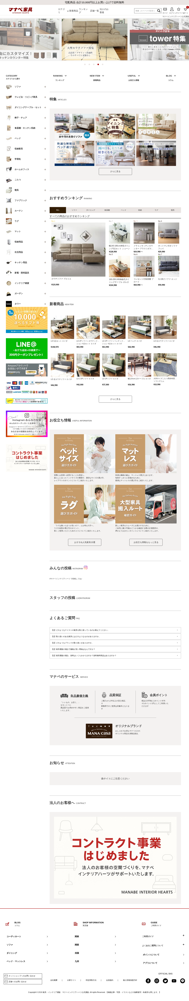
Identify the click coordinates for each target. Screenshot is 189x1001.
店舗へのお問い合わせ (17, 982)
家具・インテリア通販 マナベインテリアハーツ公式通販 (66, 992)
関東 (77, 936)
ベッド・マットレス (16, 961)
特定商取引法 (91, 980)
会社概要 (53, 980)
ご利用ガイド (148, 936)
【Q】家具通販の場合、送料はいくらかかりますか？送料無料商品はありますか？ (83, 656)
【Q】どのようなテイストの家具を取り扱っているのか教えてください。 (80, 630)
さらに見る (115, 171)
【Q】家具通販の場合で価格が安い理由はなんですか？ (73, 649)
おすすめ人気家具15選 (84, 542)
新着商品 (73, 10)
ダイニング (12, 953)
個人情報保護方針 (130, 980)
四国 (77, 953)
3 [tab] (94, 65)
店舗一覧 (94, 10)
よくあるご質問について (152, 945)
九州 (77, 961)
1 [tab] (85, 65)
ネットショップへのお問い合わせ (22, 976)
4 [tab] (98, 65)
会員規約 (109, 980)
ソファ (10, 945)
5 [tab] (103, 65)
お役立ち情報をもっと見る (146, 542)
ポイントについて (151, 954)
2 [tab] (90, 65)
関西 (77, 945)
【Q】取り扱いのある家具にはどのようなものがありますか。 (75, 636)
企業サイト (71, 980)
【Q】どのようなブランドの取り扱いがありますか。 (72, 643)
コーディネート (14, 936)
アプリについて (150, 963)
